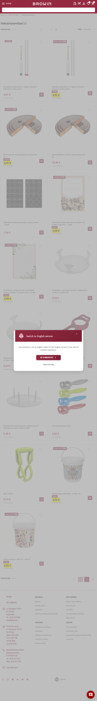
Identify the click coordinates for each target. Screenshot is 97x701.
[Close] (76, 333)
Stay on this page (48, 364)
